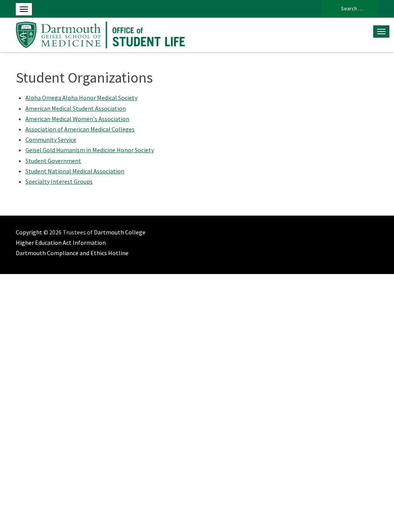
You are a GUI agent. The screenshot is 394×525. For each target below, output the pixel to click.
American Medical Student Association (75, 108)
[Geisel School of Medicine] (100, 34)
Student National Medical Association (74, 171)
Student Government (53, 160)
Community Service (50, 139)
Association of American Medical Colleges (80, 129)
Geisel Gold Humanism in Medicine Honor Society (89, 150)
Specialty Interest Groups (59, 181)
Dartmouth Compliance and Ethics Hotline (72, 253)
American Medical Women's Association (77, 119)
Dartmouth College (119, 232)
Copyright (29, 232)
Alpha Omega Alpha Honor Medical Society (81, 97)
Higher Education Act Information (61, 242)
